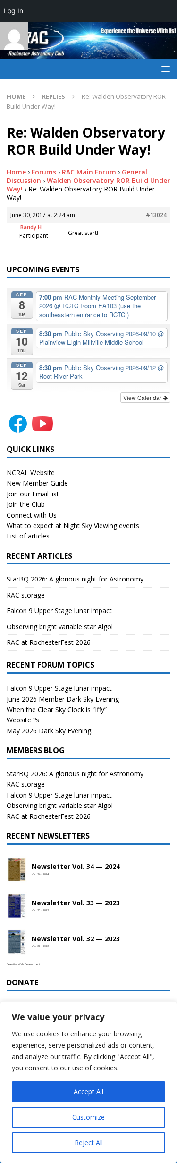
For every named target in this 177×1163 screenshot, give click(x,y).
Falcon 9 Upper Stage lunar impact (59, 610)
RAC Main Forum (89, 171)
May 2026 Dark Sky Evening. (50, 730)
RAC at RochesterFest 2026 (49, 642)
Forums (44, 171)
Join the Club (26, 504)
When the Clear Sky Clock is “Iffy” (57, 709)
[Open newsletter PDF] (17, 869)
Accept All (88, 1091)
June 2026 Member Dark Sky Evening (63, 698)
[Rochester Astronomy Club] (88, 53)
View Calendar (143, 397)
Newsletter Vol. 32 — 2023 (76, 939)
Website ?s (23, 719)
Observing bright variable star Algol (60, 626)
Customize (88, 1116)
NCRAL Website (31, 472)
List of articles (28, 535)
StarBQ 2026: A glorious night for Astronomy (75, 578)
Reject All (89, 1142)
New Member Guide (37, 482)
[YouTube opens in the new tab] (42, 429)
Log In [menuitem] (13, 11)
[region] (88, 1082)
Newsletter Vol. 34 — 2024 (76, 867)
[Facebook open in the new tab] (18, 429)
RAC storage (26, 594)
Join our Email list (33, 493)
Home (16, 171)
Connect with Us (32, 515)
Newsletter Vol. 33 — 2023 (76, 903)
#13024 (156, 215)
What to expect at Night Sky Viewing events (73, 525)
